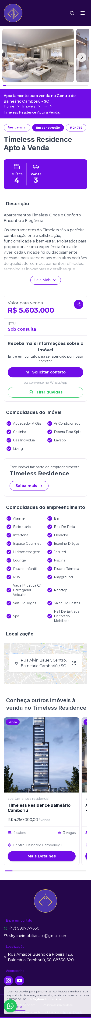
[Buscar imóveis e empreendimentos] (72, 13)
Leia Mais (42, 280)
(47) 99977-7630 (24, 928)
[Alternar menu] (82, 13)
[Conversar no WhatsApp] (10, 1005)
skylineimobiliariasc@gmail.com (38, 936)
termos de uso (16, 999)
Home (9, 106)
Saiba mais (26, 486)
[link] (32, 112)
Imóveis (28, 106)
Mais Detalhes (42, 856)
